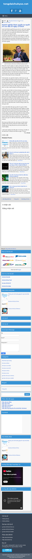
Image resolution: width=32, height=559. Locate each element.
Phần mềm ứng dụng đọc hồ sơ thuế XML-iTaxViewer (14, 408)
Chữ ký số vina (5, 518)
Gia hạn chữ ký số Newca (14, 308)
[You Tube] (20, 11)
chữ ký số (20, 557)
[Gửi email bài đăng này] (3, 135)
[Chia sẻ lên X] (6, 135)
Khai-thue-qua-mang (7, 360)
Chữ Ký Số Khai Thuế (7, 280)
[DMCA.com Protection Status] (7, 550)
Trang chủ (16, 199)
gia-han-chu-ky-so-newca (8, 375)
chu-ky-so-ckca (5, 370)
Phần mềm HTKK (6, 403)
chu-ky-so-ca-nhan (6, 365)
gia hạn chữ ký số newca (8, 529)
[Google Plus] (16, 11)
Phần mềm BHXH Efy (7, 539)
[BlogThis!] (4, 135)
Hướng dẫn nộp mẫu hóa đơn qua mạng (18, 141)
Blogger (19, 269)
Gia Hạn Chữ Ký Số (6, 283)
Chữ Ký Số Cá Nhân (6, 286)
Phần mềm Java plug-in (7, 405)
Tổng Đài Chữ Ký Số (13, 20)
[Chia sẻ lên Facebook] (7, 135)
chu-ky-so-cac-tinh (6, 368)
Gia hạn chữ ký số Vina (13, 301)
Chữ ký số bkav (5, 521)
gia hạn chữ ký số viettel (7, 531)
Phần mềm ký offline (6, 402)
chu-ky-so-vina (5, 373)
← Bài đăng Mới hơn (6, 199)
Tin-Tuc (21, 20)
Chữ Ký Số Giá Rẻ (6, 277)
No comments (7, 22)
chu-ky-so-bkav (5, 363)
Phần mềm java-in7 (6, 406)
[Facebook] (12, 11)
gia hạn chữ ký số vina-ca (8, 526)
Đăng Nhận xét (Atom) (10, 248)
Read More (4, 149)
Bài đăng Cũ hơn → (25, 199)
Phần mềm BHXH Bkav (7, 537)
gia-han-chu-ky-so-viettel (8, 378)
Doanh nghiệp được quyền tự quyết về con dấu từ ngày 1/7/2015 (16, 25)
